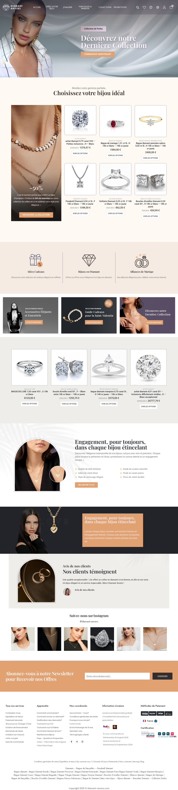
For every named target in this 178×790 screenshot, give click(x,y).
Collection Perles (159, 778)
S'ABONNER (163, 676)
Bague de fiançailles (85, 768)
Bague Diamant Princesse (62, 771)
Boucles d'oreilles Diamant (151, 199)
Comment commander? (48, 713)
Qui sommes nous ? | (85, 761)
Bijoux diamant (124, 778)
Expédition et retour (14, 716)
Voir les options (80, 153)
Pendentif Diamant (80, 199)
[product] (80, 120)
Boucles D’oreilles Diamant (116, 775)
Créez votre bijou (107, 778)
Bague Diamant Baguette (46, 775)
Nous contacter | (126, 761)
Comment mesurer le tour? (49, 731)
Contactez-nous (13, 713)
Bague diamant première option (150, 141)
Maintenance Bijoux (45, 734)
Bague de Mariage (154, 775)
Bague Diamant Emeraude (86, 771)
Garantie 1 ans (76, 731)
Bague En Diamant (91, 778)
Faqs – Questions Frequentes (50, 738)
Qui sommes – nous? (79, 713)
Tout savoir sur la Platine (48, 727)
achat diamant (80, 139)
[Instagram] (82, 741)
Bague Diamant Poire (109, 771)
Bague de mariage (115, 141)
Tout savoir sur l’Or (45, 723)
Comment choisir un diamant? (50, 716)
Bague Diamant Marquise (152, 771)
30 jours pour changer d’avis (18, 723)
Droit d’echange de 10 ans (81, 727)
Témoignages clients (79, 734)
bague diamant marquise (109, 389)
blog (142, 761)
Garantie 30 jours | (101, 761)
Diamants (69, 768)
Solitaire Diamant (115, 199)
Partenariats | (114, 761)
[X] (77, 741)
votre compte (12, 738)
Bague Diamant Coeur (23, 775)
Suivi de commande (15, 742)
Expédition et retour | (68, 761)
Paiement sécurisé (14, 720)
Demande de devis (14, 731)
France (150, 720)
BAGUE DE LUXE (29, 389)
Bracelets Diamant (141, 778)
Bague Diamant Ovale (129, 771)
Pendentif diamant (105, 768)
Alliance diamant (137, 775)
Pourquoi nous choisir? (80, 720)
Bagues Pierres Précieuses (69, 778)
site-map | (137, 761)
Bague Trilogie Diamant (69, 775)
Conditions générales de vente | (47, 761)
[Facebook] (71, 741)
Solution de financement (17, 727)
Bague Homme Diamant (91, 775)
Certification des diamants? (49, 720)
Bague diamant (20, 771)
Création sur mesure (15, 734)
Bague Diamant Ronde (39, 771)
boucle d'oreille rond (69, 389)
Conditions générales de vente (84, 716)
